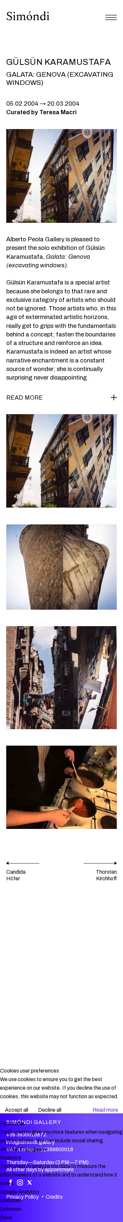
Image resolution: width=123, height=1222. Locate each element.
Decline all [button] (49, 1110)
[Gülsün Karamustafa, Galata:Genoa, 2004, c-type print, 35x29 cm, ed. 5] (61, 461)
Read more (105, 1110)
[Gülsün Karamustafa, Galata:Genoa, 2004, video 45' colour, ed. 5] (61, 787)
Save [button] (6, 1217)
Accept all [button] (16, 1110)
